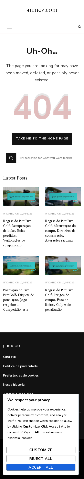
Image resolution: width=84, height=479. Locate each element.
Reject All (40, 458)
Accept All (41, 467)
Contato (9, 357)
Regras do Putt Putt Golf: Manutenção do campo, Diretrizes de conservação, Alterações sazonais (60, 230)
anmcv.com (42, 10)
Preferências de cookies (21, 375)
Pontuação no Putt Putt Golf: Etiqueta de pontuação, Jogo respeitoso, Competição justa (18, 299)
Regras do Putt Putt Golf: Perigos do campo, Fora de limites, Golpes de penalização (59, 299)
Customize (40, 449)
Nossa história (14, 384)
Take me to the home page (42, 138)
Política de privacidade (20, 366)
